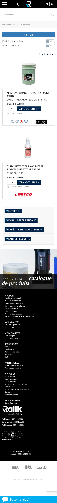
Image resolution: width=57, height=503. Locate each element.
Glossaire (8, 354)
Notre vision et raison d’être (16, 384)
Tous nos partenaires (13, 368)
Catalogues (9, 349)
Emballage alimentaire (14, 303)
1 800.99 (17, 422)
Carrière (8, 392)
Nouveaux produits (12, 324)
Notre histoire (10, 381)
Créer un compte (11, 338)
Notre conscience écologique (17, 389)
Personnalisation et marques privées (20, 316)
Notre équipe (10, 376)
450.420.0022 (17, 419)
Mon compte (10, 335)
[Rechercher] (52, 14)
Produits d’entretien (13, 301)
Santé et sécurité (11, 308)
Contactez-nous (11, 403)
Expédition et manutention (15, 306)
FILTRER (28, 34)
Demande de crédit (12, 352)
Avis (6, 346)
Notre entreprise (11, 379)
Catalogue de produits (13, 298)
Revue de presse (11, 394)
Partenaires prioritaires (14, 365)
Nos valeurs (9, 387)
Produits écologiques (13, 314)
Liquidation (9, 327)
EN (46, 3)
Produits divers (11, 311)
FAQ (6, 357)
